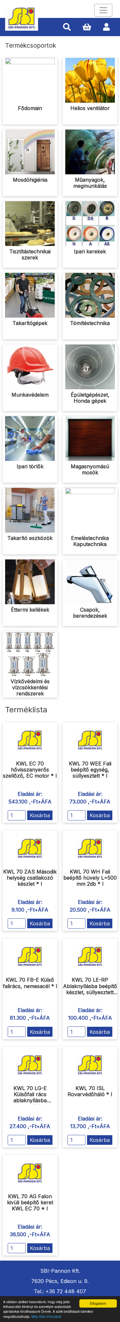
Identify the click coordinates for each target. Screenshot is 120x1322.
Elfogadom (98, 1303)
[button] (67, 27)
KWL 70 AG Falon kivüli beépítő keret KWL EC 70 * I (30, 1202)
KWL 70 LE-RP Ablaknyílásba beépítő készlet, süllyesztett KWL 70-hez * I (90, 989)
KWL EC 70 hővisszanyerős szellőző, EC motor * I (30, 769)
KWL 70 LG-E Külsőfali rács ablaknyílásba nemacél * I (30, 1097)
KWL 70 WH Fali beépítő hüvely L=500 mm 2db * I (90, 877)
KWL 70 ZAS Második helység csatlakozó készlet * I (30, 877)
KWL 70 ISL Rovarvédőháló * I (90, 1091)
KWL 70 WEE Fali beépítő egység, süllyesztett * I (90, 769)
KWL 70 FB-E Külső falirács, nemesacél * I (30, 983)
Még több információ (46, 1316)
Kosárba (40, 815)
